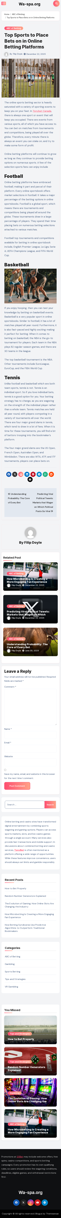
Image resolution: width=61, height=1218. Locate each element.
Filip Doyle (17, 54)
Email (7, 742)
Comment (10, 686)
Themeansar (52, 1213)
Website (8, 756)
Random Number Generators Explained (25, 895)
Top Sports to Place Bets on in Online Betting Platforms (26, 41)
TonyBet (19, 850)
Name (8, 728)
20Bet (20, 1156)
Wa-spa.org (29, 4)
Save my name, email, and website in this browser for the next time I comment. (29, 776)
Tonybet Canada (42, 111)
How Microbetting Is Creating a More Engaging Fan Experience (27, 580)
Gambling (10, 964)
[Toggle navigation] (3, 3)
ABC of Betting (14, 28)
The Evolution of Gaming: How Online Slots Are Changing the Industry (27, 1101)
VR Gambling (11, 986)
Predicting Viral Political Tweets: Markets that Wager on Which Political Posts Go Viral (28, 614)
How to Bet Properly (15, 888)
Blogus (38, 1213)
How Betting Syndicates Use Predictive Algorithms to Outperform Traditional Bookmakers (25, 928)
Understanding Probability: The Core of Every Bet (27, 646)
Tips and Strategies (15, 979)
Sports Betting (12, 971)
